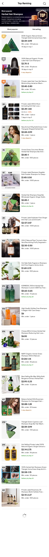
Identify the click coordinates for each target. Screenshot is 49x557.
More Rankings (41, 10)
